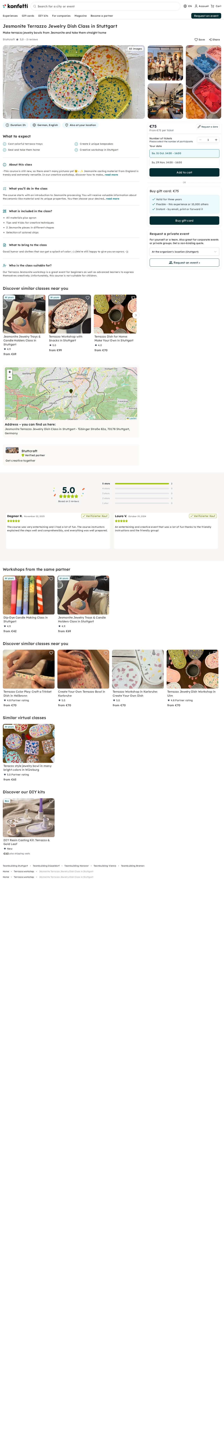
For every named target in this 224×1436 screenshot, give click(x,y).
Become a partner (102, 15)
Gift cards (28, 15)
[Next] (135, 315)
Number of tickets (160, 138)
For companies (61, 15)
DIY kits (43, 15)
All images (135, 48)
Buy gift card (184, 220)
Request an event (206, 16)
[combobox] (105, 6)
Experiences (10, 15)
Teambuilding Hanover (76, 865)
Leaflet (132, 418)
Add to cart (184, 172)
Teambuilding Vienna (105, 865)
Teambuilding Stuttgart (15, 865)
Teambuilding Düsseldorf (46, 865)
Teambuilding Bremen (132, 865)
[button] (71, 391)
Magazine (81, 15)
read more (111, 174)
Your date (155, 146)
